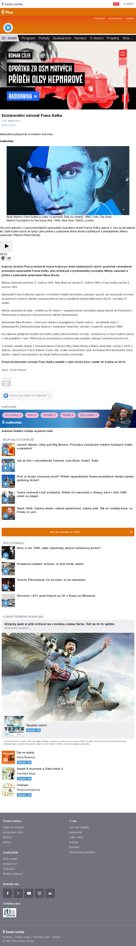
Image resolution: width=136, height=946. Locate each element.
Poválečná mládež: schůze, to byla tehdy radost (50, 564)
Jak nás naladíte (79, 827)
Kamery (130, 18)
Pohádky (48, 415)
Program (99, 18)
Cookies (7, 937)
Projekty (113, 38)
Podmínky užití (41, 937)
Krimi (31, 415)
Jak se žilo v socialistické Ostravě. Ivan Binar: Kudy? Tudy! (58, 460)
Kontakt (74, 847)
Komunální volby (13, 832)
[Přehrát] (6, 246)
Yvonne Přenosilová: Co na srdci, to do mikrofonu (51, 579)
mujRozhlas (8, 406)
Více (128, 38)
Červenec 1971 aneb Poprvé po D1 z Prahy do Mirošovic (56, 595)
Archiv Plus (8, 125)
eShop (7, 842)
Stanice (7, 837)
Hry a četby (11, 415)
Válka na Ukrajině (13, 827)
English (56, 937)
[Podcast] (3, 258)
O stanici (96, 38)
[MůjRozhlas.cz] (6, 141)
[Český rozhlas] (12, 4)
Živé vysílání (87, 415)
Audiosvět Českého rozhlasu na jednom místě (27, 431)
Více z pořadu (13, 543)
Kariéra (73, 842)
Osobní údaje (22, 937)
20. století (9, 38)
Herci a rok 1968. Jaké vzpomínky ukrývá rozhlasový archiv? (59, 548)
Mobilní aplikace (13, 873)
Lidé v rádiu (76, 837)
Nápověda (75, 832)
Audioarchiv (115, 18)
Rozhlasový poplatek (82, 852)
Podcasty (9, 868)
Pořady (44, 38)
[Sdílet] (9, 258)
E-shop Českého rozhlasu (23, 616)
